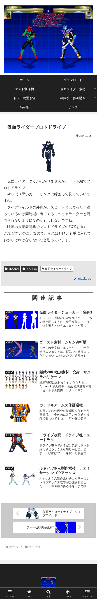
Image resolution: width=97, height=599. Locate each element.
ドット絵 (31, 268)
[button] (88, 553)
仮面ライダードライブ (58, 268)
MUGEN (14, 268)
